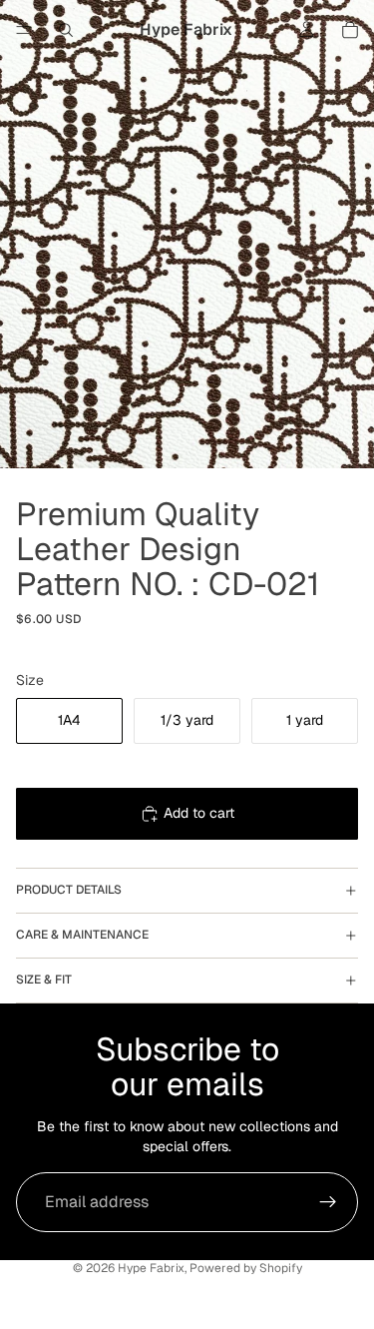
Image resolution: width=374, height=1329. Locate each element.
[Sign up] (328, 1202)
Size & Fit (44, 980)
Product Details (69, 890)
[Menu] (23, 30)
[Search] (66, 30)
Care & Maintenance (82, 935)
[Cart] (350, 30)
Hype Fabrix (151, 1268)
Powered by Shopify (245, 1268)
